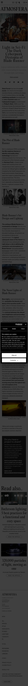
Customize (13, 360)
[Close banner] (25, 324)
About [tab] (23, 328)
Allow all (14, 355)
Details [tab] (14, 328)
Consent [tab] (5, 328)
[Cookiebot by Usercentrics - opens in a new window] (16, 325)
